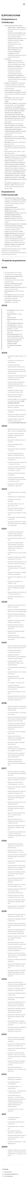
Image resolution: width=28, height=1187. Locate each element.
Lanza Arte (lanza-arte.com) (18, 422)
